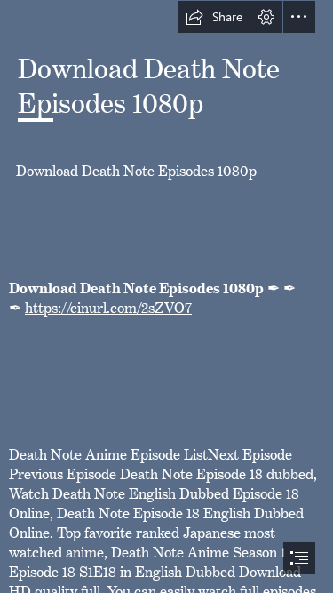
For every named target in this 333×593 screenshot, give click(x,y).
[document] (166, 296)
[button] (214, 17)
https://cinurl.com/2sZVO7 (108, 304)
